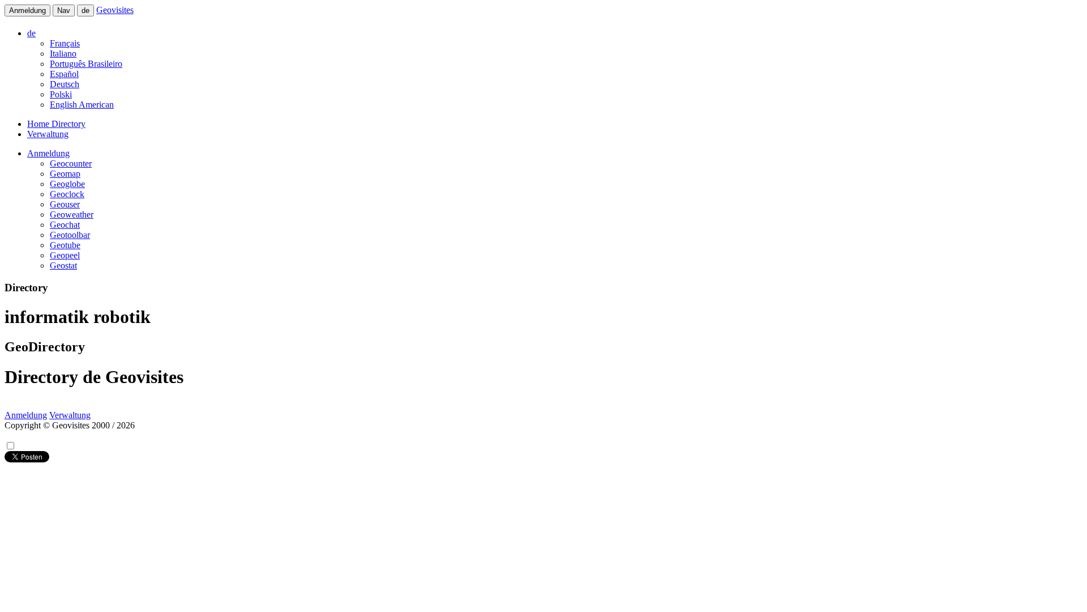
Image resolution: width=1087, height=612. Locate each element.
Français (65, 43)
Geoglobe (67, 184)
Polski (61, 94)
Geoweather (71, 214)
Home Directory (56, 124)
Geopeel (65, 255)
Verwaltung (48, 134)
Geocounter (71, 163)
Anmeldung (27, 10)
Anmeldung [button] (48, 153)
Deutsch (64, 84)
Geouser (65, 204)
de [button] (31, 33)
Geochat (65, 225)
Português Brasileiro (86, 64)
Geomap (65, 173)
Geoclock (67, 194)
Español (64, 74)
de (85, 10)
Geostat (63, 265)
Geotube (65, 245)
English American (82, 104)
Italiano (63, 53)
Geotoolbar (70, 235)
